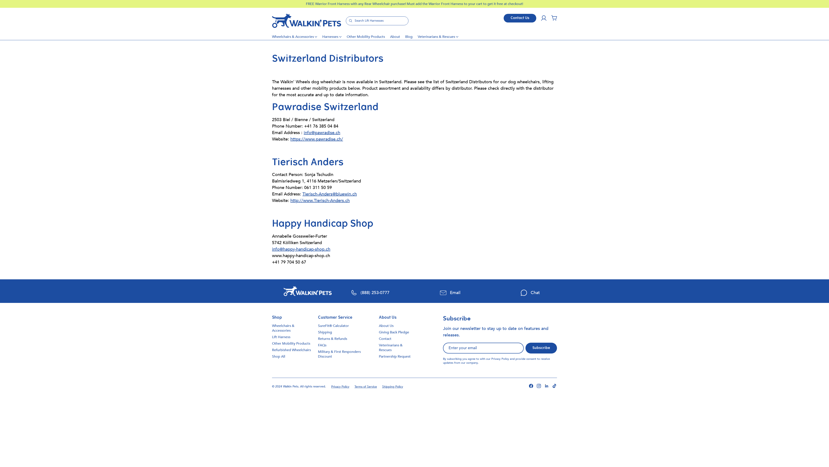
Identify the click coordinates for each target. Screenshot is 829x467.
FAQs (322, 345)
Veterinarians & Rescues (436, 36)
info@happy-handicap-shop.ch (301, 249)
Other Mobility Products (366, 36)
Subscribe (541, 348)
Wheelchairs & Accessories (293, 36)
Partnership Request (395, 356)
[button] (554, 18)
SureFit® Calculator (333, 325)
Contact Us (520, 18)
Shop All (278, 356)
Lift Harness (281, 337)
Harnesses (330, 36)
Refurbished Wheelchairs (291, 350)
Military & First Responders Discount (339, 354)
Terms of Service (365, 387)
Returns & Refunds (332, 338)
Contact (385, 338)
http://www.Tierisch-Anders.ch (320, 200)
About (395, 36)
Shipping (325, 332)
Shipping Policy (392, 387)
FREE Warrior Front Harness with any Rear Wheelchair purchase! (356, 4)
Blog (409, 36)
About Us (386, 325)
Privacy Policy (500, 359)
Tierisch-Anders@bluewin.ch (329, 194)
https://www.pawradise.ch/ (316, 139)
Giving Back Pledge (394, 332)
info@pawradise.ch (322, 133)
